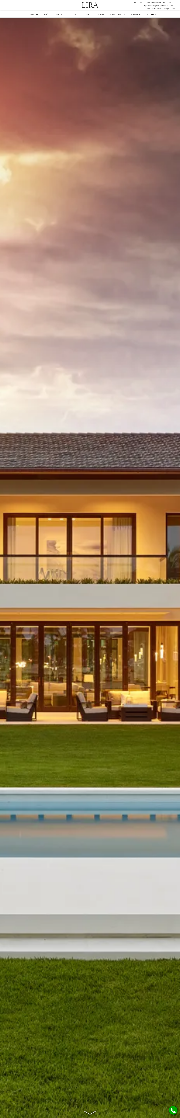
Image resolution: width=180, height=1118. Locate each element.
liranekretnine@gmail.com (164, 8)
